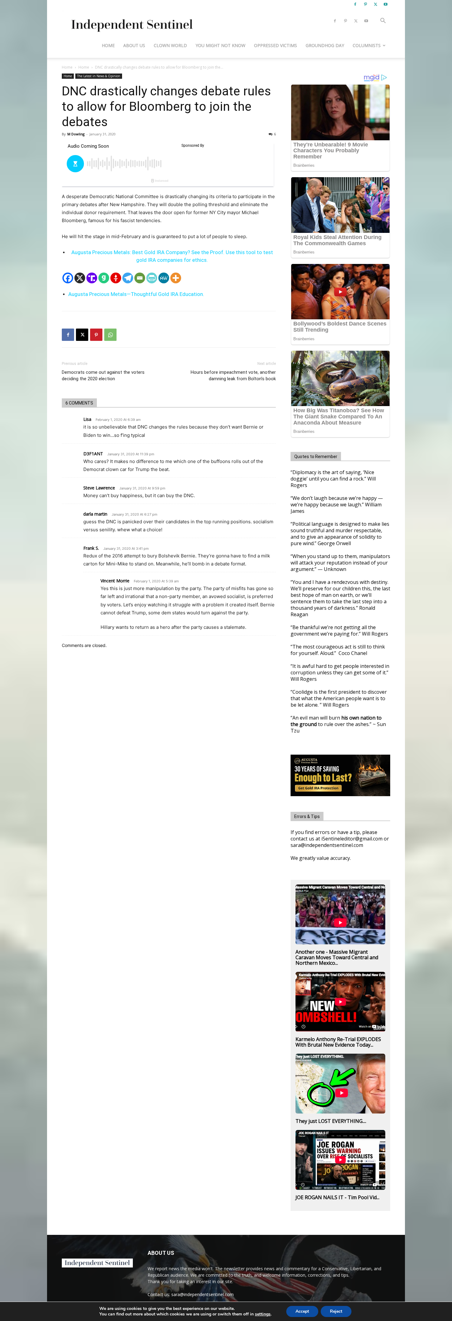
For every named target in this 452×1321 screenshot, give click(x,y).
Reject (336, 1311)
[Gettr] (115, 278)
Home (108, 45)
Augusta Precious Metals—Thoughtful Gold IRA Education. (136, 294)
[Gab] (103, 278)
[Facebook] (355, 4)
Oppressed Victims (275, 45)
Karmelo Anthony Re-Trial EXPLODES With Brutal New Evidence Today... (338, 1042)
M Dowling (76, 134)
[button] (382, 21)
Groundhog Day (325, 45)
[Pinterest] (365, 4)
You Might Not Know (220, 45)
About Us (134, 45)
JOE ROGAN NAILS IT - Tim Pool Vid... (337, 1197)
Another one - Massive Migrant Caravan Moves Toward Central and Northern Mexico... (336, 957)
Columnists (367, 45)
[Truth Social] (91, 278)
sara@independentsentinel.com (202, 1294)
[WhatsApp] (110, 335)
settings (263, 1314)
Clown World (170, 45)
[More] (175, 278)
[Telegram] (127, 278)
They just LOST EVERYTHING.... (330, 1121)
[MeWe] (163, 278)
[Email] (139, 278)
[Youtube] (385, 4)
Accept (302, 1311)
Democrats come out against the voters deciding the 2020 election (103, 375)
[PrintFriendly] (151, 278)
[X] (375, 4)
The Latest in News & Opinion (98, 76)
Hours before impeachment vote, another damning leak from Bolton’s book (233, 375)
